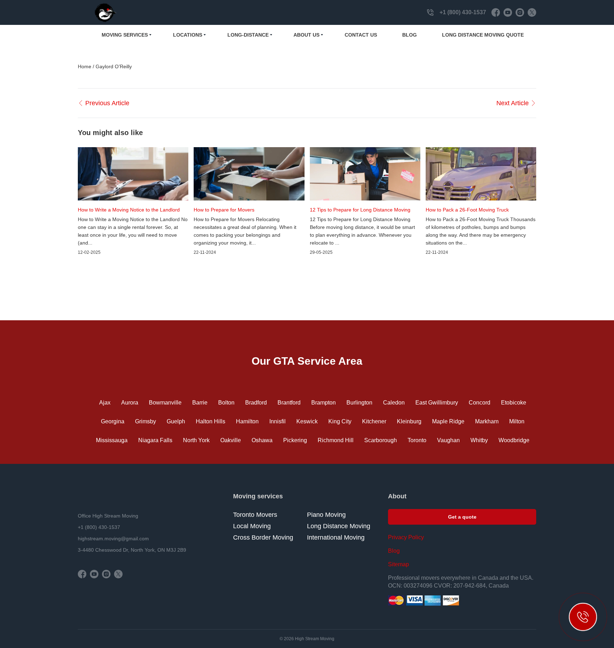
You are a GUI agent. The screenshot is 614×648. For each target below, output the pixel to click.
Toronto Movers (255, 514)
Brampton (323, 403)
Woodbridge (514, 440)
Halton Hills (210, 421)
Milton (516, 421)
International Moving (336, 537)
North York (196, 440)
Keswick (307, 421)
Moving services (125, 35)
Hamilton (247, 421)
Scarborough (380, 440)
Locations (187, 35)
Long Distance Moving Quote (483, 35)
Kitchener (374, 421)
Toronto (417, 440)
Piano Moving (326, 514)
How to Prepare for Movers (224, 210)
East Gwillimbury (436, 403)
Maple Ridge (448, 421)
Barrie (200, 403)
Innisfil (277, 421)
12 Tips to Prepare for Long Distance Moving (360, 210)
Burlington (359, 403)
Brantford (289, 403)
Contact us (361, 35)
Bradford (256, 403)
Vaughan (448, 440)
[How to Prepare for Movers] (249, 173)
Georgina (112, 421)
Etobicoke (513, 403)
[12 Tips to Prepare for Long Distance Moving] (365, 173)
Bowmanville (165, 403)
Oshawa (262, 440)
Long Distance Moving (338, 526)
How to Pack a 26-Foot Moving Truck (467, 210)
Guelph (176, 421)
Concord (479, 403)
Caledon (394, 403)
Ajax (105, 403)
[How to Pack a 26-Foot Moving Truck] (481, 173)
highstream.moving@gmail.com (113, 538)
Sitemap (398, 564)
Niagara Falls (155, 440)
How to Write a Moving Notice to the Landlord (129, 210)
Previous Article (107, 103)
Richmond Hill (336, 440)
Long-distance (248, 35)
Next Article (512, 103)
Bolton (226, 403)
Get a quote (462, 517)
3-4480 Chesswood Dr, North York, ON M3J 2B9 (132, 550)
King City (339, 421)
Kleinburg (409, 421)
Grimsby (145, 421)
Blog (409, 35)
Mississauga (112, 440)
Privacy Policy (406, 537)
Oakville (230, 440)
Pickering (295, 440)
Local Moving (252, 526)
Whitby (479, 440)
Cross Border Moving (263, 537)
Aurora (129, 403)
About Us (306, 35)
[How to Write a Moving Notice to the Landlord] (133, 173)
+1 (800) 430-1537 (463, 12)
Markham (487, 421)
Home (85, 66)
